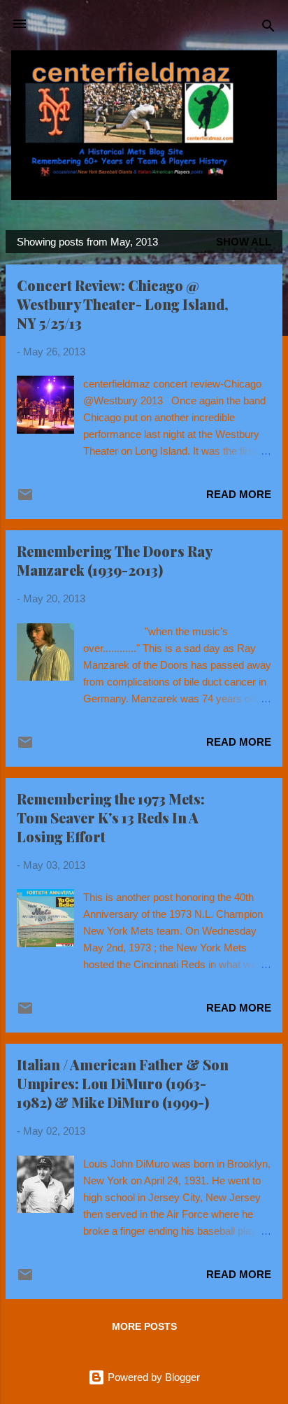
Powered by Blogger (152, 1377)
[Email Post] (25, 499)
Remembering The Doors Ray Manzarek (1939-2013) (114, 560)
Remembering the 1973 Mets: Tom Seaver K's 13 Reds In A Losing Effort (111, 817)
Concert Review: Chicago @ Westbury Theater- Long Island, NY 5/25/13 (123, 304)
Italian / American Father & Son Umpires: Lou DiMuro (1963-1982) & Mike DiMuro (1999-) (123, 1083)
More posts (144, 1326)
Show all (243, 242)
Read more (238, 494)
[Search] (268, 28)
